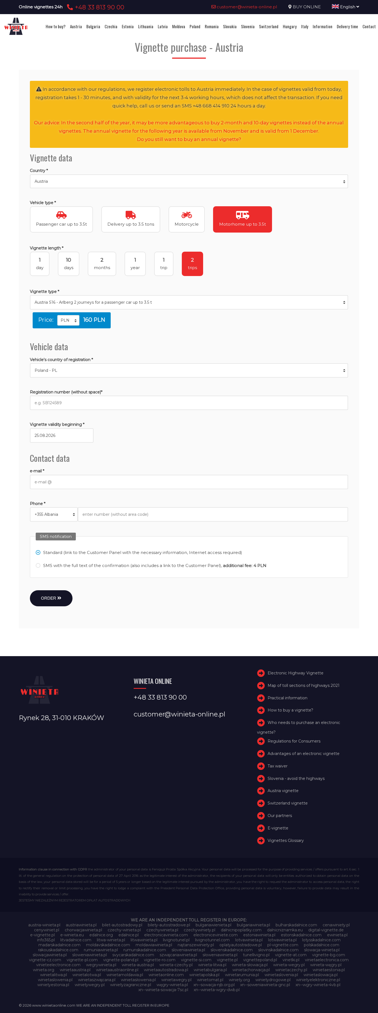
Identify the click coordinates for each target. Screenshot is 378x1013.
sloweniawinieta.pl (89, 954)
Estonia (128, 26)
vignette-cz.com (45, 959)
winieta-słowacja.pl (250, 964)
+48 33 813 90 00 (98, 7)
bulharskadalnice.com (296, 924)
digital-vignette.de (326, 929)
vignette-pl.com (82, 959)
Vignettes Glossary (286, 840)
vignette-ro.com (159, 959)
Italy (304, 26)
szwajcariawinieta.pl (178, 954)
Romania (212, 26)
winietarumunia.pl (242, 974)
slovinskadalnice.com (278, 949)
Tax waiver (278, 766)
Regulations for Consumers (294, 741)
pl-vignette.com (282, 944)
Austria (76, 26)
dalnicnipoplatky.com (241, 929)
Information (322, 26)
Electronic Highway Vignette (295, 673)
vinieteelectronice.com (58, 964)
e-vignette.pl (42, 934)
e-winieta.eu (72, 934)
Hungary (290, 26)
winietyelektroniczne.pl (318, 979)
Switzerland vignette (288, 803)
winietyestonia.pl (53, 984)
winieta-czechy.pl (176, 964)
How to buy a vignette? (290, 710)
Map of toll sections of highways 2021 (304, 685)
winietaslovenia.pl (281, 974)
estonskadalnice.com (301, 934)
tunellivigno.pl (256, 954)
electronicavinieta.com (166, 934)
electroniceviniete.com (215, 934)
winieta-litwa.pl (212, 964)
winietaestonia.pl (329, 969)
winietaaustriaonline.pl (117, 969)
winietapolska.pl (204, 974)
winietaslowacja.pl (321, 974)
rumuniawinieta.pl (101, 949)
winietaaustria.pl (75, 969)
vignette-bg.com (328, 954)
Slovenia (248, 26)
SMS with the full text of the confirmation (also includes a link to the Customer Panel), (154, 565)
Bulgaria (93, 26)
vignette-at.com (291, 954)
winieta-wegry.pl (289, 964)
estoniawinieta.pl (259, 934)
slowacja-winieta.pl (322, 949)
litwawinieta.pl (144, 939)
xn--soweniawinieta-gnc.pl (265, 984)
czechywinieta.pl (162, 929)
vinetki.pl (291, 959)
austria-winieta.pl (44, 924)
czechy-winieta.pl (124, 929)
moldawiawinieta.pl (154, 944)
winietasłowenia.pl (138, 979)
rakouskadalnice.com (58, 949)
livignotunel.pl (176, 939)
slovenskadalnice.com (232, 949)
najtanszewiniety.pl (196, 944)
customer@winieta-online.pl (246, 6)
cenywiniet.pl (46, 929)
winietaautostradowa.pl (166, 969)
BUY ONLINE (307, 6)
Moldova (178, 26)
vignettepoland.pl (260, 959)
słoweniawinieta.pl (220, 954)
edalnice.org (101, 934)
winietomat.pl (210, 979)
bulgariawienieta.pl (213, 924)
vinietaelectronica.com (327, 959)
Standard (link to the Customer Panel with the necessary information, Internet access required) (142, 552)
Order (49, 598)
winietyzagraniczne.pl (130, 984)
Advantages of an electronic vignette (304, 753)
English (347, 6)
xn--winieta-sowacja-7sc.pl (163, 989)
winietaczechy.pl (291, 969)
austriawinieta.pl (81, 924)
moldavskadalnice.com (108, 944)
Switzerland (268, 26)
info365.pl (46, 939)
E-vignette (278, 828)
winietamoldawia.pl (125, 974)
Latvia (163, 26)
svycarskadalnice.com (133, 954)
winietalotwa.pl (87, 974)
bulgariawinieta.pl (253, 924)
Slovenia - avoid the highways (296, 778)
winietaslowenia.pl (55, 979)
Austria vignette (283, 790)
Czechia (111, 26)
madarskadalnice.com (59, 944)
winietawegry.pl (176, 979)
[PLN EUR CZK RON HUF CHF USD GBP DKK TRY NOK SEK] (68, 320)
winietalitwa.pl (53, 974)
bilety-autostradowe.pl (169, 924)
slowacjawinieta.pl (50, 954)
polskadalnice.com (321, 944)
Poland (195, 26)
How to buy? (56, 26)
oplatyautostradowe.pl (240, 944)
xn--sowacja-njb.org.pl (214, 984)
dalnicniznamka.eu (285, 929)
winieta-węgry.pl (325, 964)
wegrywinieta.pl (101, 964)
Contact (369, 26)
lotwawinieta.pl (282, 939)
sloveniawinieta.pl (188, 949)
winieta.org (43, 969)
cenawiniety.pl (336, 924)
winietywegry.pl (90, 984)
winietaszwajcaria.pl (96, 979)
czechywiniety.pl (199, 929)
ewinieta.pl (337, 934)
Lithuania (145, 26)
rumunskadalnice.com (144, 949)
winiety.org (239, 979)
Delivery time (347, 26)
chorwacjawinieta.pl (83, 929)
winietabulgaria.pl (210, 969)
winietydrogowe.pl (273, 979)
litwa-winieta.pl (111, 939)
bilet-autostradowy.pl (122, 924)
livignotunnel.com (212, 939)
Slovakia (230, 26)
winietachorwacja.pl (251, 969)
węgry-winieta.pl (172, 984)
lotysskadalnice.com (321, 939)
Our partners (280, 815)
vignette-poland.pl (120, 959)
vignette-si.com (196, 959)
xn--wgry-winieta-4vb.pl (318, 984)
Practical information (287, 697)
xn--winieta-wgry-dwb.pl (217, 989)
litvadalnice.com (75, 939)
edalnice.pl (128, 934)
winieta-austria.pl (138, 964)
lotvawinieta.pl (249, 939)
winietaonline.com (166, 974)
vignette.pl (227, 959)
